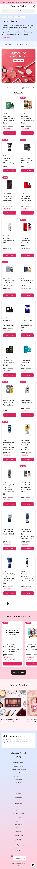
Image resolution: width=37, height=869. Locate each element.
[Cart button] (34, 6)
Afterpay (18, 782)
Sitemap (18, 831)
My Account (18, 779)
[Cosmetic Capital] (18, 6)
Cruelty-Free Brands (18, 810)
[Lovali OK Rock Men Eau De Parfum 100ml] (9, 349)
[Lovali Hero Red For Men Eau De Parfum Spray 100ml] (27, 184)
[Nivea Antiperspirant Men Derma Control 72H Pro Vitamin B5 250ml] (27, 562)
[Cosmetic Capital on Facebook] (16, 757)
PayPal (18, 789)
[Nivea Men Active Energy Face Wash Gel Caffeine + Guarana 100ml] (27, 428)
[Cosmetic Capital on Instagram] (20, 757)
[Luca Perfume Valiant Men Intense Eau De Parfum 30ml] (27, 146)
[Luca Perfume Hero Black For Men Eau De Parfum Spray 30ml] (27, 473)
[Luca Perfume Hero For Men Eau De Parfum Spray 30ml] (9, 184)
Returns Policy (18, 772)
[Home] (3, 17)
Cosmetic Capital (20, 863)
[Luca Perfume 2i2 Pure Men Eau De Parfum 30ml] (27, 389)
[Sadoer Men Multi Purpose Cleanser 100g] (9, 146)
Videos (18, 806)
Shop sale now (18, 672)
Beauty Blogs (18, 797)
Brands (18, 800)
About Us (18, 821)
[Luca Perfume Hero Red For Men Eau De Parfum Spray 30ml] (27, 226)
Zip (18, 785)
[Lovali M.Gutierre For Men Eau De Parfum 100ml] (27, 349)
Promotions (18, 803)
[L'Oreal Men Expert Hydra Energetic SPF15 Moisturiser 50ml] (27, 104)
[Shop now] (18, 66)
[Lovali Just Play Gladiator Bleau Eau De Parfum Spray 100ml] (9, 104)
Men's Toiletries (20, 16)
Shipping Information (18, 776)
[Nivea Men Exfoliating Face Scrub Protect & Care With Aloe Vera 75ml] (9, 562)
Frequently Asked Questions (18, 769)
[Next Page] (29, 603)
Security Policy (29, 866)
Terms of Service (18, 866)
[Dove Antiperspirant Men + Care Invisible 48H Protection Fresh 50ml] (9, 473)
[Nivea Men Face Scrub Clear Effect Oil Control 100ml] (9, 518)
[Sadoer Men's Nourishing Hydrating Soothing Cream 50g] (27, 309)
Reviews (18, 827)
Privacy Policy (8, 866)
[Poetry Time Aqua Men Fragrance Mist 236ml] (9, 226)
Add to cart (9, 133)
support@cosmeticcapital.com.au (18, 845)
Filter (11, 88)
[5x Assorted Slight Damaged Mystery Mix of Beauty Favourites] (12, 632)
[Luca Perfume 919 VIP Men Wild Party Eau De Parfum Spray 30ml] (9, 389)
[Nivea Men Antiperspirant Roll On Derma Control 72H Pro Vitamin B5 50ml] (9, 428)
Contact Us (18, 824)
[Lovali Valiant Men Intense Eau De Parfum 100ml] (9, 309)
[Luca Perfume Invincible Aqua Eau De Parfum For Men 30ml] (9, 269)
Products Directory (18, 813)
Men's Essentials (9, 16)
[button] (12, 660)
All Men (8, 44)
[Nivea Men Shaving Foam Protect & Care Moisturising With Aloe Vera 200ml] (27, 518)
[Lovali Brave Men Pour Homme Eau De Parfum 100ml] (27, 269)
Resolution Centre (18, 766)
